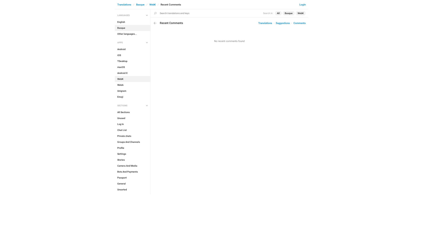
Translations (124, 4)
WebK (152, 4)
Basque (140, 4)
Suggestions (283, 23)
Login (302, 4)
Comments (299, 23)
